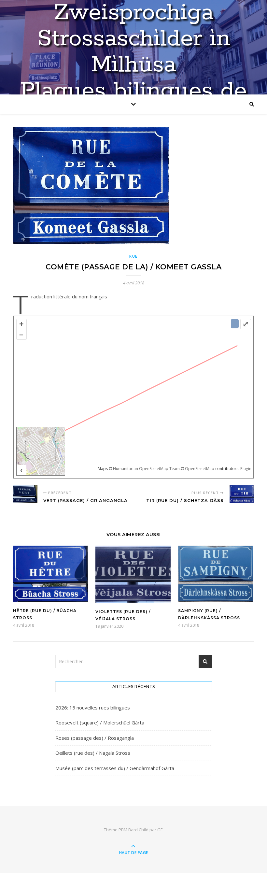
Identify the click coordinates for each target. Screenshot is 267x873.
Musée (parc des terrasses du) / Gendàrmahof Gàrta (114, 768)
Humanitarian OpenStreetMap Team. (147, 468)
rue (133, 256)
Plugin (245, 468)
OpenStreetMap (199, 468)
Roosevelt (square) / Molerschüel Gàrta (99, 722)
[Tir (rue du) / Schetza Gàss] (242, 495)
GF (159, 830)
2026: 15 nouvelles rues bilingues (92, 707)
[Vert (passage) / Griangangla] (25, 495)
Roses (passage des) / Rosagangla (94, 738)
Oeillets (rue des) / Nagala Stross (92, 753)
